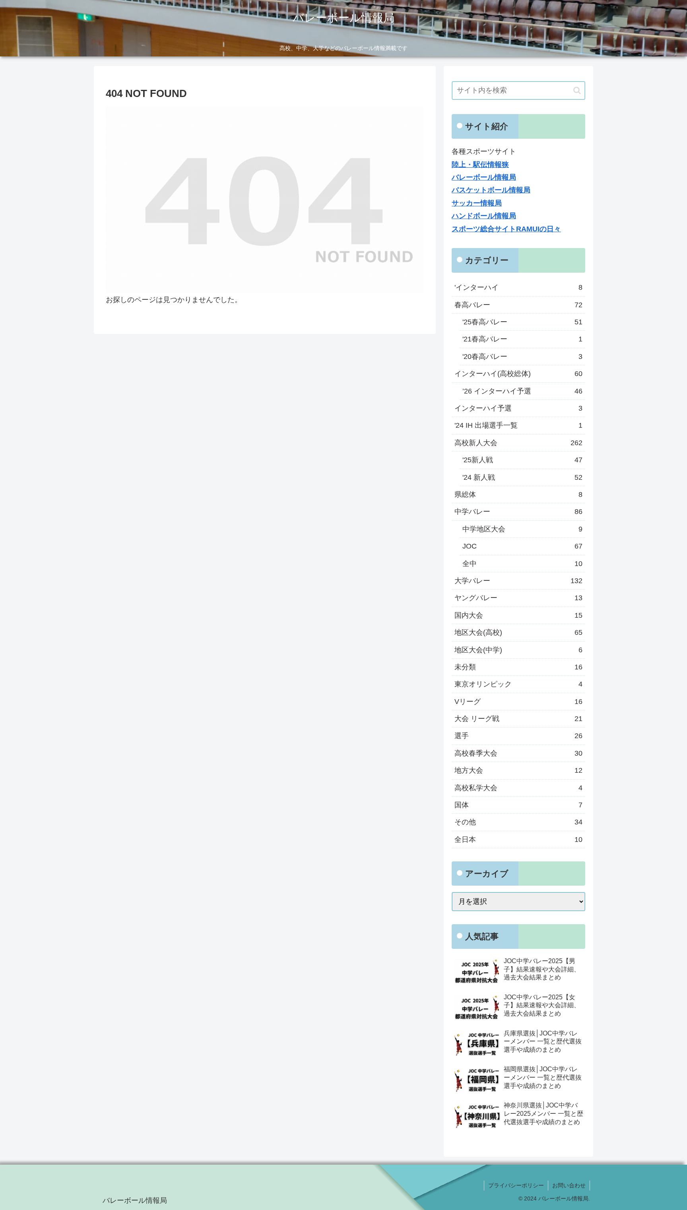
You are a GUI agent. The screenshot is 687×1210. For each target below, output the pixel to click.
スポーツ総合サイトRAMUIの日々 (506, 229)
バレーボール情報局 (484, 177)
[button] (577, 90)
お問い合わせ (569, 1185)
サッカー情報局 (477, 203)
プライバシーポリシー (516, 1185)
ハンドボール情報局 (484, 216)
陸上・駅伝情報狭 (480, 165)
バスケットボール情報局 (491, 190)
